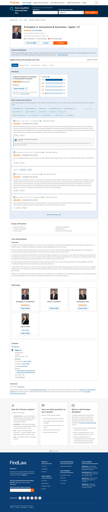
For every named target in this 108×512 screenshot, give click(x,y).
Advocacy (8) (62, 111)
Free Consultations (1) (46, 115)
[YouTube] (24, 498)
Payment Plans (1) (59, 115)
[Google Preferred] (39, 498)
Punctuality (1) (70, 115)
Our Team (44, 466)
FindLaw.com (85, 466)
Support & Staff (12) (30, 111)
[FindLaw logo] (15, 2)
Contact (51, 65)
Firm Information (35, 65)
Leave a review (25, 330)
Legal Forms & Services (66, 466)
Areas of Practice (24, 65)
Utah (21, 19)
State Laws (62, 478)
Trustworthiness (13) (17, 111)
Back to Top (54, 451)
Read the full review (63, 55)
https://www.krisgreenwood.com (26, 370)
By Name (44, 488)
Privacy (17, 507)
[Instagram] (31, 498)
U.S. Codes (62, 483)
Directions (17, 359)
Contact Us (44, 471)
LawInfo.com (85, 484)
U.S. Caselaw (63, 480)
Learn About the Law (65, 475)
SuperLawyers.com (86, 472)
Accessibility (45, 469)
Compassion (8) (53, 111)
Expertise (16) (42, 108)
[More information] (48, 77)
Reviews (15, 65)
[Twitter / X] (28, 498)
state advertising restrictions (38, 389)
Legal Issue (36, 9)
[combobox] (45, 12)
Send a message (22, 366)
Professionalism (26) (17, 108)
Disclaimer (24, 507)
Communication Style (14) (55, 108)
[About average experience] (60, 39)
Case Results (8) (42, 111)
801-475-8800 (27, 361)
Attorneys (44, 65)
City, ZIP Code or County (66, 9)
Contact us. (24, 475)
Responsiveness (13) (69, 108)
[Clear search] (82, 12)
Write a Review (38, 30)
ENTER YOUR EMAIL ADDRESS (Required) (20, 487)
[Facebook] (20, 498)
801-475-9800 (25, 364)
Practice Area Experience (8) (19, 115)
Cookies (31, 507)
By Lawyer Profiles (46, 486)
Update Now (21, 387)
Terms (11, 507)
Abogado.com (85, 478)
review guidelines (25, 93)
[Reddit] (35, 498)
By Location (44, 480)
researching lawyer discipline (88, 423)
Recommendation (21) (30, 108)
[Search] (96, 2)
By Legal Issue (45, 483)
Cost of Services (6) (34, 115)
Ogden (25, 19)
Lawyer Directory (14, 19)
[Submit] (32, 490)
